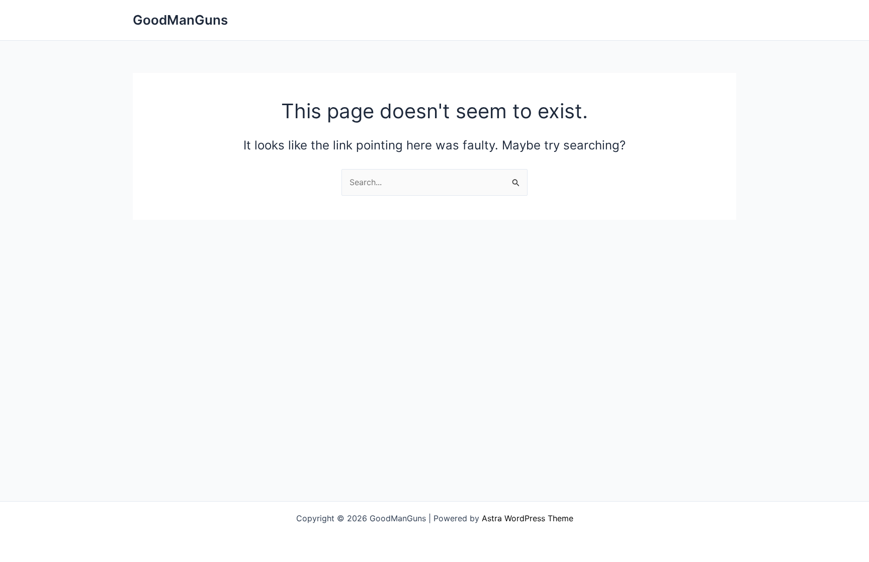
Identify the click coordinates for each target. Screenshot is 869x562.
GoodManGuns (180, 20)
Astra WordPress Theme (527, 518)
